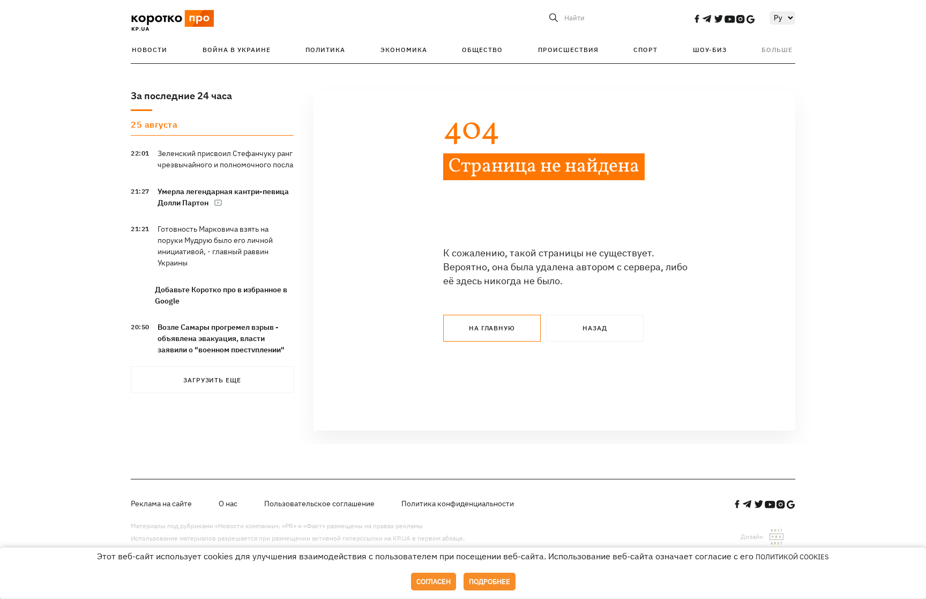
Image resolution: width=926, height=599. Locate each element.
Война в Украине (237, 50)
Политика (325, 50)
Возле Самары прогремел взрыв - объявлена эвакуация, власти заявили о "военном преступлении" (221, 338)
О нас (228, 503)
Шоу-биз (710, 50)
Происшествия (568, 50)
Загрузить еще (212, 380)
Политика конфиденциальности (457, 503)
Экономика (403, 50)
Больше (777, 50)
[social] (696, 18)
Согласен (433, 581)
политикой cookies (792, 556)
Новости (149, 50)
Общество (482, 50)
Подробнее (489, 581)
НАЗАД (595, 328)
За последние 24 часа (181, 96)
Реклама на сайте (161, 503)
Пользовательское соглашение (319, 503)
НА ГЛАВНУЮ (492, 328)
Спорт (645, 50)
